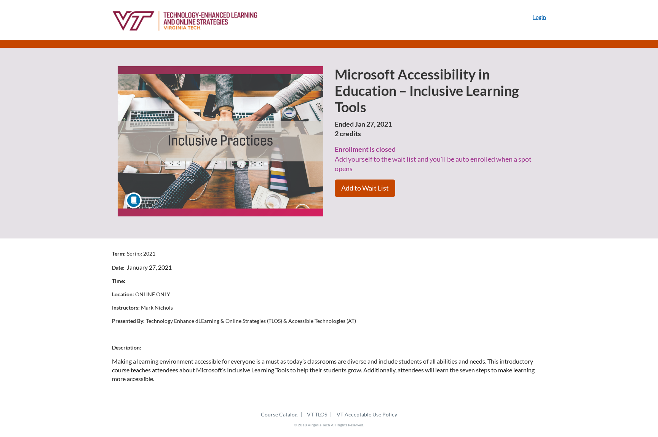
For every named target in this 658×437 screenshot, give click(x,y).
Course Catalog (279, 414)
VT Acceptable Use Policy (367, 414)
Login (539, 17)
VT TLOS (317, 414)
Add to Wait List (365, 188)
